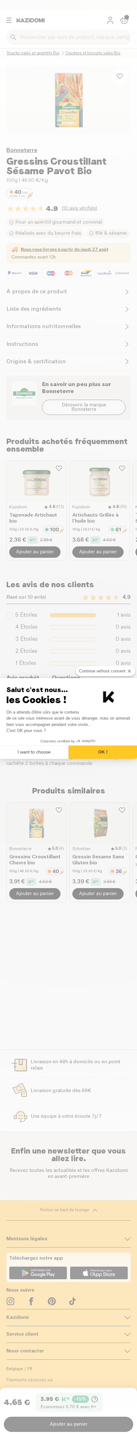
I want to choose (34, 751)
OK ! (103, 751)
